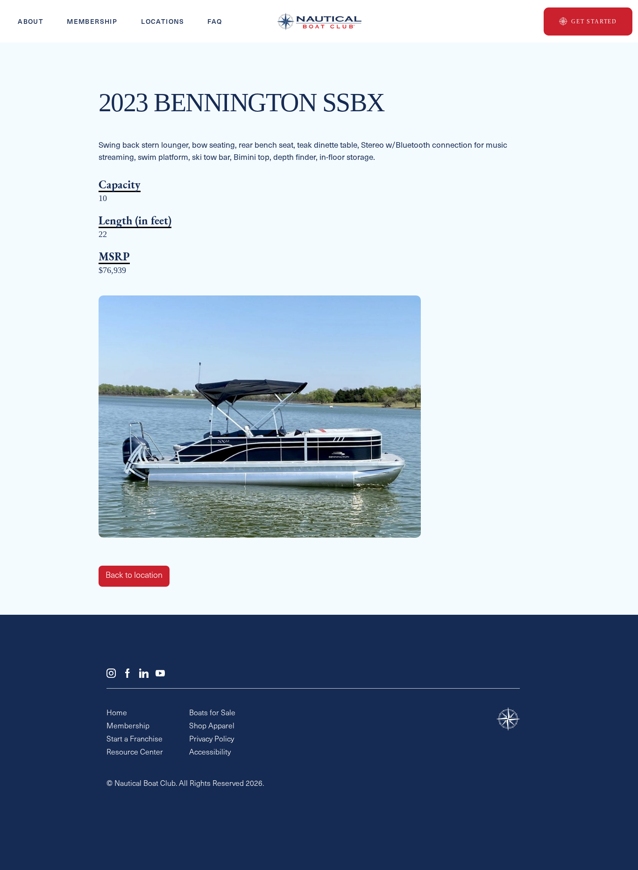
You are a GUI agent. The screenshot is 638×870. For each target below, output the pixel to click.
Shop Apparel (211, 726)
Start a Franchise (134, 739)
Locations (162, 21)
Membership (92, 21)
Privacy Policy (211, 739)
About (30, 21)
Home (116, 713)
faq (215, 21)
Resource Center (134, 752)
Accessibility (210, 752)
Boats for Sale (212, 713)
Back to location (134, 576)
